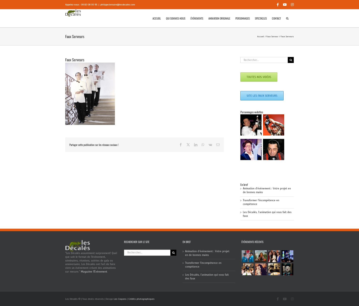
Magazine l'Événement (94, 271)
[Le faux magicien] (247, 269)
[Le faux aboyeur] (287, 269)
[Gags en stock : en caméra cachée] (274, 269)
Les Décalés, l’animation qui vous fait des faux (207, 276)
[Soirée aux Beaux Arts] (274, 256)
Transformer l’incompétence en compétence (203, 264)
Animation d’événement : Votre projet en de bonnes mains (207, 253)
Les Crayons (120, 298)
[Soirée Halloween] (261, 269)
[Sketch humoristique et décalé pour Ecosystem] (287, 256)
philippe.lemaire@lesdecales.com (117, 4)
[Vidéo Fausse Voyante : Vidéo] (261, 256)
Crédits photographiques (141, 298)
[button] (287, 18)
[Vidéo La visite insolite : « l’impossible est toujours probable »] (247, 256)
